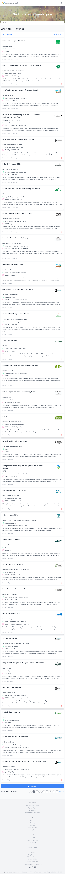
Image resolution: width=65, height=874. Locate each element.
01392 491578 (33, 861)
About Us (32, 820)
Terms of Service (32, 827)
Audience (32, 845)
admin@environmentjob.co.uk (33, 864)
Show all (61, 791)
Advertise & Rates (33, 837)
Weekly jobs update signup (32, 812)
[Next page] (57, 791)
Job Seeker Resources (32, 805)
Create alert (33, 786)
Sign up (30, 808)
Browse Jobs (32, 810)
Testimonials (32, 842)
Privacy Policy (32, 830)
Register (30, 847)
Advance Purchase (32, 840)
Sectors (32, 825)
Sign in (35, 808)
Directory (32, 823)
